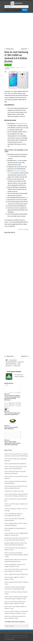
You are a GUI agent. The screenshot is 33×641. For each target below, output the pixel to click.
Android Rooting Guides (11, 361)
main (19, 363)
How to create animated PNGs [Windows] (11, 427)
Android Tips (21, 361)
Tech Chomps (24, 229)
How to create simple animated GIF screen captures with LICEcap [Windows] (12, 443)
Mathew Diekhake (10, 67)
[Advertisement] (16, 30)
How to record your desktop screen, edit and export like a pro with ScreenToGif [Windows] (12, 398)
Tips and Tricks (16, 365)
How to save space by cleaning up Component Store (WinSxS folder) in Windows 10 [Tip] (16, 554)
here (9, 156)
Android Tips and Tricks (11, 363)
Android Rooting (12, 360)
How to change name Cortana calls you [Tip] (16, 574)
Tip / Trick (8, 65)
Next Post (24, 49)
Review (8, 394)
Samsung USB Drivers (21, 123)
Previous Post (10, 49)
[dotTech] (16, 4)
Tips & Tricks (9, 365)
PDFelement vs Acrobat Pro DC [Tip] (14, 491)
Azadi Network (10, 639)
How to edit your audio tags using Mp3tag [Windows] (12, 413)
